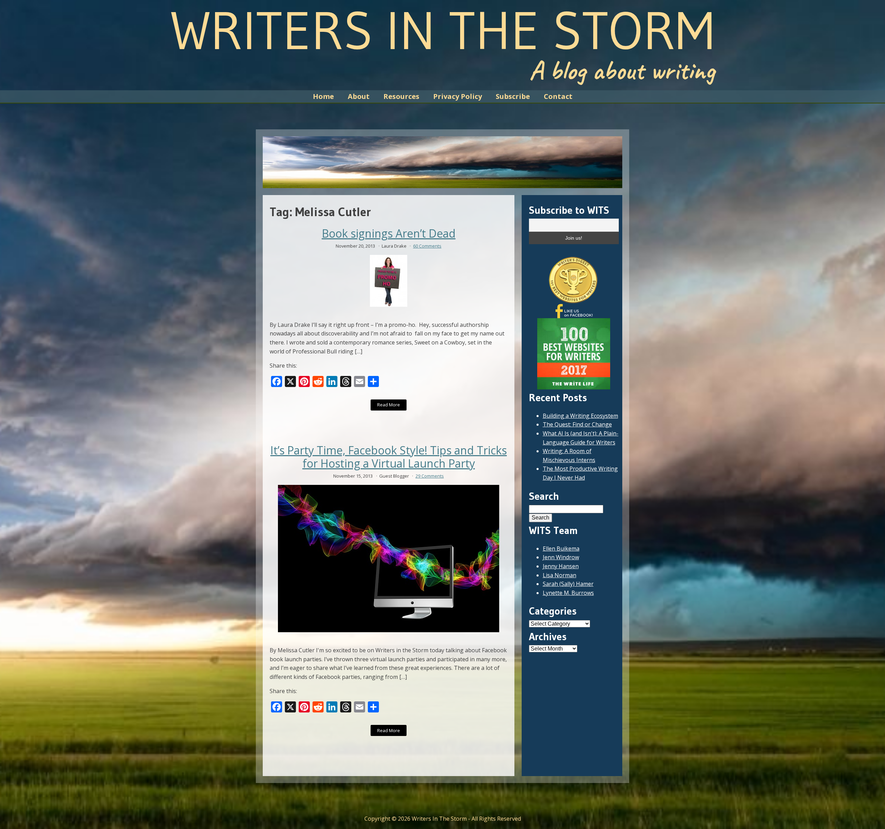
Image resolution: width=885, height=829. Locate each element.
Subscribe (513, 96)
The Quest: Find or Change (577, 424)
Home (323, 96)
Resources (401, 96)
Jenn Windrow (561, 557)
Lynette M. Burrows (568, 593)
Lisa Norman (559, 575)
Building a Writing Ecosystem (580, 416)
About (359, 96)
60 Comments (427, 246)
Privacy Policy (457, 96)
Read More (388, 405)
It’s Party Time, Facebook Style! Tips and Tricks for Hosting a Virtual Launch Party (388, 457)
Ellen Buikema (561, 548)
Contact (558, 96)
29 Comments (430, 476)
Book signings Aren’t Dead (389, 233)
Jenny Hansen (561, 566)
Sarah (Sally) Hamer (568, 584)
